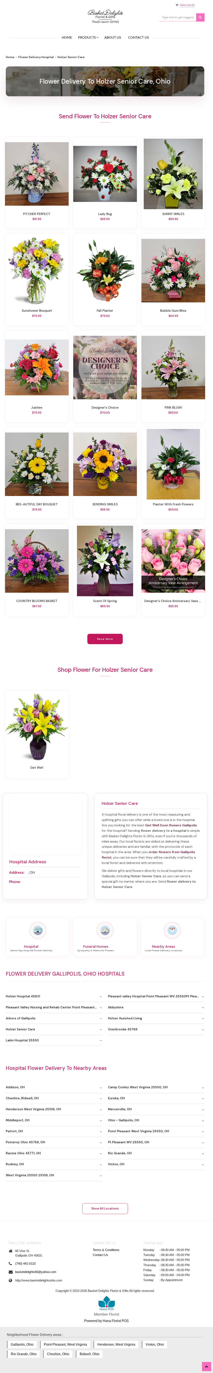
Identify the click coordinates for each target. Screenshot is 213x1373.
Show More (105, 639)
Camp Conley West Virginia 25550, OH (138, 1087)
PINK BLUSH (173, 408)
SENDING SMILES (105, 504)
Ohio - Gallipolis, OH (123, 1120)
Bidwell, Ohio (89, 1354)
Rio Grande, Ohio (24, 1354)
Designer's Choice (105, 408)
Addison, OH (15, 1087)
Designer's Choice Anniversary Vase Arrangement (173, 601)
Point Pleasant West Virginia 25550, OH (138, 1131)
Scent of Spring (105, 601)
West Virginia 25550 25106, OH (30, 1175)
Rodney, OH (15, 1164)
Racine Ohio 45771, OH (23, 1153)
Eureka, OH (116, 1098)
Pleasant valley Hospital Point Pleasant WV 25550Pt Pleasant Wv (156, 996)
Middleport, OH (18, 1120)
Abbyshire (116, 1007)
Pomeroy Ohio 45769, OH (25, 1142)
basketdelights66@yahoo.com (35, 1272)
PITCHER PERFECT (36, 214)
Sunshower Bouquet (37, 311)
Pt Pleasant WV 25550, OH (128, 1142)
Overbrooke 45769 (122, 1029)
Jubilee (36, 408)
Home (67, 37)
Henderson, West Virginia (116, 1344)
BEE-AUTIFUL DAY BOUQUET (37, 504)
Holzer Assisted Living (125, 1018)
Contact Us (138, 37)
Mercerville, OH (120, 1109)
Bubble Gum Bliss (173, 311)
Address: (16, 872)
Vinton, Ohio (155, 1344)
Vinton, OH (116, 1164)
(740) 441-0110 (25, 1263)
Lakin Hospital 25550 (22, 1040)
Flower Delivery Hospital (36, 57)
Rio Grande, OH (120, 1153)
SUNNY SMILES (173, 214)
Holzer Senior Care (20, 1029)
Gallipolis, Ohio (22, 1344)
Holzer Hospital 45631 (23, 996)
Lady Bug (105, 214)
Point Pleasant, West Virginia (65, 1344)
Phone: (15, 882)
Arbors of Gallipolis (21, 1018)
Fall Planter (105, 311)
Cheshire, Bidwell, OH (22, 1098)
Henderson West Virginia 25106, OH (33, 1109)
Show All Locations (105, 1208)
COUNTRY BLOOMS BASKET (36, 601)
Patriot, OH (14, 1131)
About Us (112, 37)
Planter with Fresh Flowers (173, 504)
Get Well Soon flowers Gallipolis (171, 825)
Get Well (36, 768)
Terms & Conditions (106, 1250)
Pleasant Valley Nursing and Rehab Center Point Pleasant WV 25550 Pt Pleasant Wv (54, 1007)
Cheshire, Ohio (58, 1354)
